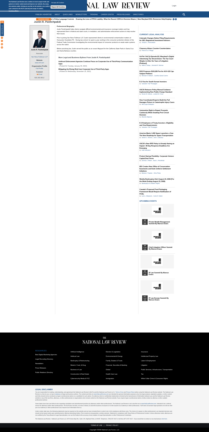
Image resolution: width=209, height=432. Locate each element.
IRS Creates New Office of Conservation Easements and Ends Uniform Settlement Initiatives (155, 169)
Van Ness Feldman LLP (39, 57)
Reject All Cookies (58, 7)
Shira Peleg (157, 173)
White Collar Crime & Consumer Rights (154, 378)
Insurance (144, 352)
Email (40, 74)
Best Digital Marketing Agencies (46, 354)
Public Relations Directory (44, 372)
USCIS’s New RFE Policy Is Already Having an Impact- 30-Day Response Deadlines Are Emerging (156, 146)
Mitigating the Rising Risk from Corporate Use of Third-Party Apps (83, 69)
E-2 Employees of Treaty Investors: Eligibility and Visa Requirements (156, 124)
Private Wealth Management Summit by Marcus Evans (159, 222)
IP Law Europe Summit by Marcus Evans (159, 299)
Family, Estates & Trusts (114, 361)
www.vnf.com (39, 63)
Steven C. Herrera (147, 137)
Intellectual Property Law (149, 356)
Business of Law (76, 369)
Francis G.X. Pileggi (147, 50)
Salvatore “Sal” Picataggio (149, 83)
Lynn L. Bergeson (147, 196)
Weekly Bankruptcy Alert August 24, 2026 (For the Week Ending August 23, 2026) (156, 180)
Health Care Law (111, 374)
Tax (142, 374)
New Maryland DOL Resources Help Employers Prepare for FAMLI (145, 19)
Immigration (110, 378)
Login (174, 6)
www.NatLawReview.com (101, 394)
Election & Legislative (113, 352)
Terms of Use (119, 392)
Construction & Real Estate (80, 374)
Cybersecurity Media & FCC (80, 378)
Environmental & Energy (114, 356)
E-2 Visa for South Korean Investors (153, 82)
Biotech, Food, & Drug (78, 365)
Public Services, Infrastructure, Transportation (157, 369)
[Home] (104, 6)
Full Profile (39, 68)
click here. (164, 419)
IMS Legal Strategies (148, 104)
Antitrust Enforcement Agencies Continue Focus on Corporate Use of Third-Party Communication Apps (95, 62)
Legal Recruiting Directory (44, 359)
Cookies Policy (14, 11)
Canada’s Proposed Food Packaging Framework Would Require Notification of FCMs (155, 191)
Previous (173, 19)
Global (108, 369)
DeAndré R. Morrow (157, 65)
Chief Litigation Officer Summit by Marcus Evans (160, 248)
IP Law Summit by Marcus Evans (159, 273)
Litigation (144, 365)
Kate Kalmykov (146, 150)
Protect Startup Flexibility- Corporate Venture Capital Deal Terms (156, 157)
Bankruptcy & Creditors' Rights (151, 183)
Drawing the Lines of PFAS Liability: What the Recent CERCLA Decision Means (88, 19)
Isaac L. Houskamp (158, 160)
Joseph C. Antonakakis (148, 42)
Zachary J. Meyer (147, 160)
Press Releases (40, 368)
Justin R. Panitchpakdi (39, 50)
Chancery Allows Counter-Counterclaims (155, 48)
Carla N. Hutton (158, 196)
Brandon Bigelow (147, 117)
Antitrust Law (75, 356)
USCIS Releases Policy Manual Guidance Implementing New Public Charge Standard (155, 91)
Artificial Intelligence (77, 352)
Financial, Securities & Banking (116, 365)
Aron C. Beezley (158, 137)
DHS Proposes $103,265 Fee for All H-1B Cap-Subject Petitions (156, 72)
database (58, 394)
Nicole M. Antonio (147, 94)
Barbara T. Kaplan (147, 173)
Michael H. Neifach (147, 75)
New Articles (2, 30)
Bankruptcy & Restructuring (80, 361)
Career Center (107, 14)
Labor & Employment (148, 361)
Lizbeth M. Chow (158, 94)
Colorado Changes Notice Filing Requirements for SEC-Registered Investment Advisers (157, 39)
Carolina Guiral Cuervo (161, 75)
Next (176, 19)
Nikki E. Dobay (146, 65)
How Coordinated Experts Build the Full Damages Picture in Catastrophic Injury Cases (156, 101)
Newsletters (81, 14)
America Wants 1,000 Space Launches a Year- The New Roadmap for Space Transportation (156, 134)
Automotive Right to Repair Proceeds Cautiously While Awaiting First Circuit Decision (154, 112)
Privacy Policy (130, 392)
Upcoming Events (148, 201)
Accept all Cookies (57, 2)
